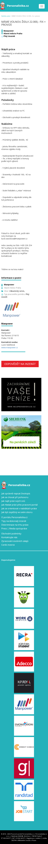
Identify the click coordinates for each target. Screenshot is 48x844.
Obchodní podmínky (11, 533)
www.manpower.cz (9, 347)
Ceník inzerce (8, 544)
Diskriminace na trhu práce (14, 524)
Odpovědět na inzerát (20, 364)
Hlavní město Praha (13, 33)
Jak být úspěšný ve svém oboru (16, 512)
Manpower (9, 31)
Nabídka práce (5, 16)
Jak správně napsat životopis (15, 493)
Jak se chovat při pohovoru (14, 497)
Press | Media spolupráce (14, 528)
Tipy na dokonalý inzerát (13, 521)
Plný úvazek (9, 36)
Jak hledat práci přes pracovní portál (19, 504)
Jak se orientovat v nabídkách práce (19, 508)
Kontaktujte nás (9, 537)
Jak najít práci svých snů (13, 501)
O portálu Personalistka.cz (14, 517)
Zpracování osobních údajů (14, 541)
